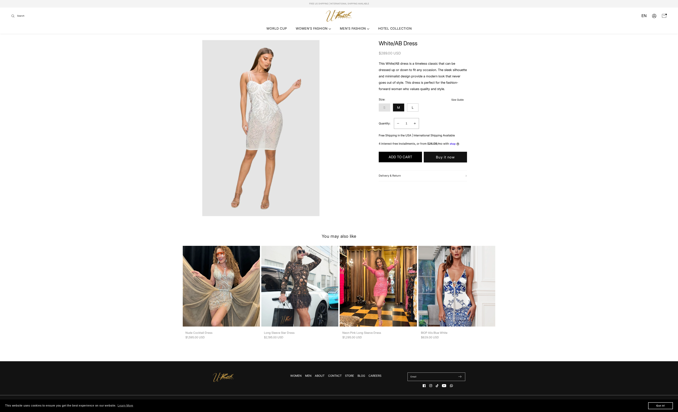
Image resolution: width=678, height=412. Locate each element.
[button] (17, 15)
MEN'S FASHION (353, 28)
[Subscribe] (460, 377)
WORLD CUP (276, 28)
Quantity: (384, 123)
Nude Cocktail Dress (198, 332)
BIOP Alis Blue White (434, 332)
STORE (349, 375)
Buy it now (445, 157)
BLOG (361, 375)
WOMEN (296, 375)
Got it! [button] (660, 405)
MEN (308, 375)
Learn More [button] (125, 405)
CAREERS (374, 375)
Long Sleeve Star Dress (279, 332)
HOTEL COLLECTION (395, 28)
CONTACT (335, 375)
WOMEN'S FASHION (312, 28)
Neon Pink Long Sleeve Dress (361, 332)
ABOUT (320, 375)
